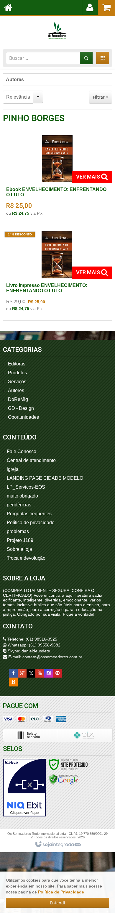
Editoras (16, 363)
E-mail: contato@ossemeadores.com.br (44, 656)
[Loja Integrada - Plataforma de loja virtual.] (57, 844)
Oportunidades (23, 417)
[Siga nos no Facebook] (13, 673)
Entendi (57, 903)
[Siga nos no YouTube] (39, 673)
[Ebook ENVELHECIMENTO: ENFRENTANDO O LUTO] (57, 177)
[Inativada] (24, 788)
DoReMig (18, 399)
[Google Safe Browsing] (63, 779)
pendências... (21, 504)
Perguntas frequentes (29, 513)
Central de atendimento (31, 460)
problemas (18, 531)
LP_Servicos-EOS (26, 487)
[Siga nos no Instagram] (48, 673)
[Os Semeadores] (57, 31)
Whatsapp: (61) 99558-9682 (33, 645)
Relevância (18, 97)
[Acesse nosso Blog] (13, 682)
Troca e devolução (26, 558)
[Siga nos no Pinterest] (57, 673)
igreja (13, 469)
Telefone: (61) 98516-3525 (31, 639)
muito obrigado (22, 495)
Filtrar (99, 97)
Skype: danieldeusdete (28, 651)
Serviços (17, 381)
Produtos (17, 372)
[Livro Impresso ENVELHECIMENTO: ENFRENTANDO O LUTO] (57, 272)
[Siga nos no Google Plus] (22, 673)
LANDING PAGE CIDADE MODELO (45, 478)
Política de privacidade (31, 522)
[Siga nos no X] (31, 673)
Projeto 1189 (20, 540)
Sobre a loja (19, 549)
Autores (15, 79)
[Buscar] (86, 58)
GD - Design (21, 408)
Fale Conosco (21, 451)
